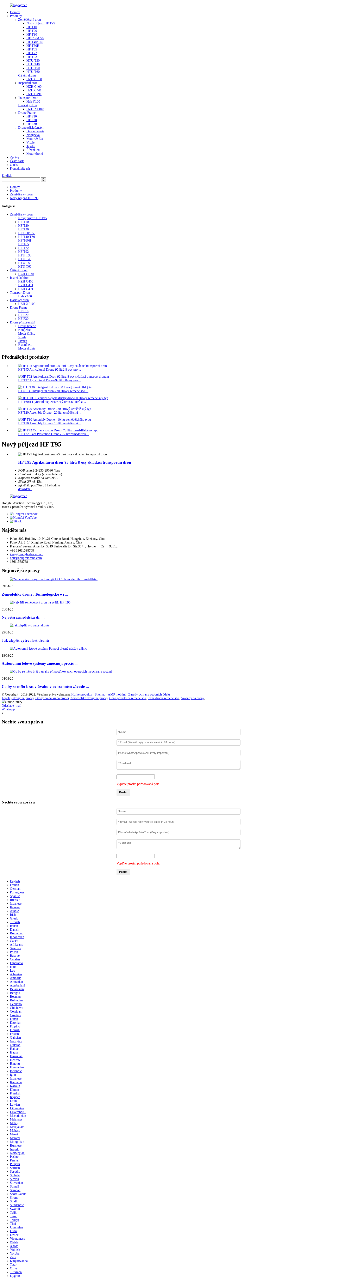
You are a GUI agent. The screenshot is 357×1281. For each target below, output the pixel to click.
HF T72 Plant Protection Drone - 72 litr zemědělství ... (53, 434)
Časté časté (17, 161)
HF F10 (31, 116)
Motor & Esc (34, 138)
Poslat (123, 792)
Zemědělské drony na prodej (89, 698)
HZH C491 (34, 94)
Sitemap (100, 694)
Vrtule (30, 142)
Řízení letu (33, 150)
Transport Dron (28, 97)
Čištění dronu (27, 75)
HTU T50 (33, 68)
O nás (14, 164)
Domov (15, 12)
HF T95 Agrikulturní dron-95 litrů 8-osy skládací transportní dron (74, 462)
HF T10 (31, 27)
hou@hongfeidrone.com (26, 558)
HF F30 (31, 124)
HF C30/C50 (35, 38)
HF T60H (32, 45)
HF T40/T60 (34, 42)
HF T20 (31, 30)
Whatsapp (8, 709)
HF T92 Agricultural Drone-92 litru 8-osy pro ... (49, 380)
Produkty (16, 16)
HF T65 (31, 49)
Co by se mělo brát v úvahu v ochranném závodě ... (45, 686)
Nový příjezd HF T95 (40, 23)
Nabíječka (33, 135)
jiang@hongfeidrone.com (26, 554)
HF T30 (31, 34)
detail (28, 489)
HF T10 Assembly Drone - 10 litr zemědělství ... (49, 423)
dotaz (21, 489)
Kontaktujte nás (20, 168)
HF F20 (31, 120)
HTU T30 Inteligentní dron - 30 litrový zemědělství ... (53, 391)
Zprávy (14, 157)
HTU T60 (33, 71)
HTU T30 (33, 60)
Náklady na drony (192, 698)
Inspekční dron (28, 83)
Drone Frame (27, 112)
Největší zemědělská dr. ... (23, 617)
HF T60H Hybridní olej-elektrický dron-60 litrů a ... (52, 401)
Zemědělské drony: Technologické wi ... (35, 594)
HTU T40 (33, 64)
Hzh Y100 (33, 101)
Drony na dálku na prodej (52, 698)
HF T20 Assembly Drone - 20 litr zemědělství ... (49, 412)
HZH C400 (34, 86)
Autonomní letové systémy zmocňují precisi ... (40, 663)
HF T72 (31, 53)
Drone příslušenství (30, 127)
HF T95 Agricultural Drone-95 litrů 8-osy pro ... (49, 369)
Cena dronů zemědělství (163, 698)
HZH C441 (34, 90)
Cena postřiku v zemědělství (127, 698)
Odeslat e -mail (11, 705)
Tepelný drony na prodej (18, 698)
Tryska (30, 146)
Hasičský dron (27, 105)
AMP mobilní (117, 694)
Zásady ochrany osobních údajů (149, 694)
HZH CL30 (34, 79)
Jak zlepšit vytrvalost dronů (25, 640)
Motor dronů (34, 153)
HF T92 (31, 57)
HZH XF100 (35, 109)
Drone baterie (35, 131)
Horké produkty (81, 694)
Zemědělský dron (29, 19)
